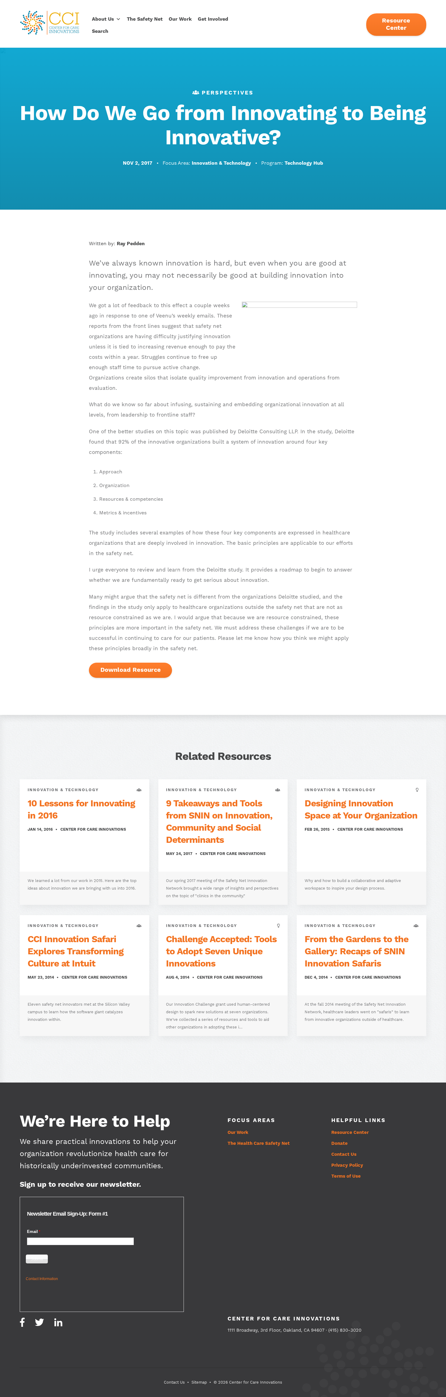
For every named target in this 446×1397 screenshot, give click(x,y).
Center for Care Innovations (93, 829)
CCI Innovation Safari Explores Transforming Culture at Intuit (75, 952)
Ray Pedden (131, 244)
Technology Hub (304, 163)
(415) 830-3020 (344, 1330)
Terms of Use (346, 1176)
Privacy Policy (347, 1165)
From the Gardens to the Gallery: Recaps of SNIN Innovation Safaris (356, 952)
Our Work (180, 19)
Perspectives (228, 92)
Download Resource (130, 670)
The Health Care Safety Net (259, 1143)
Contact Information (42, 1279)
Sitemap (199, 1382)
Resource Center (396, 24)
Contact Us (343, 1154)
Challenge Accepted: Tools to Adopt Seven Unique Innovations (221, 952)
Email (32, 1231)
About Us (103, 19)
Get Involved (213, 19)
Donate (339, 1143)
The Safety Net (145, 19)
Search (100, 31)
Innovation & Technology (222, 163)
